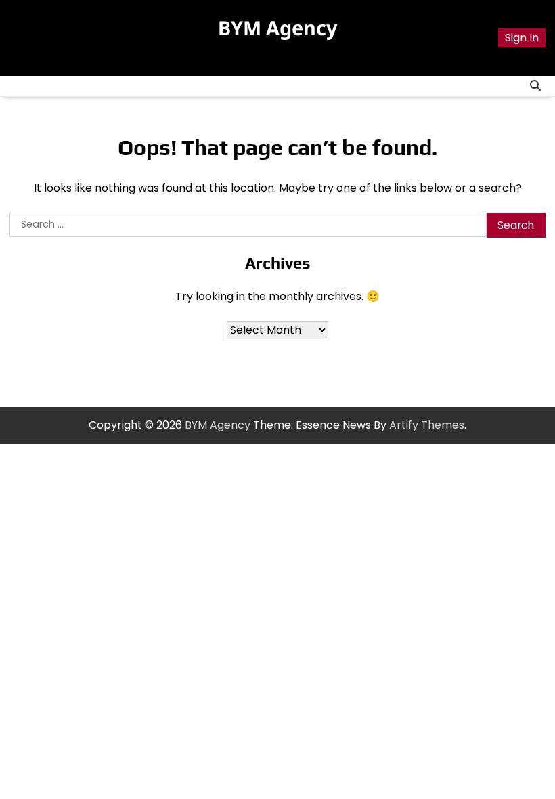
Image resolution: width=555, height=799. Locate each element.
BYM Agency (277, 27)
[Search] (535, 86)
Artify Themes (426, 425)
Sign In (522, 37)
